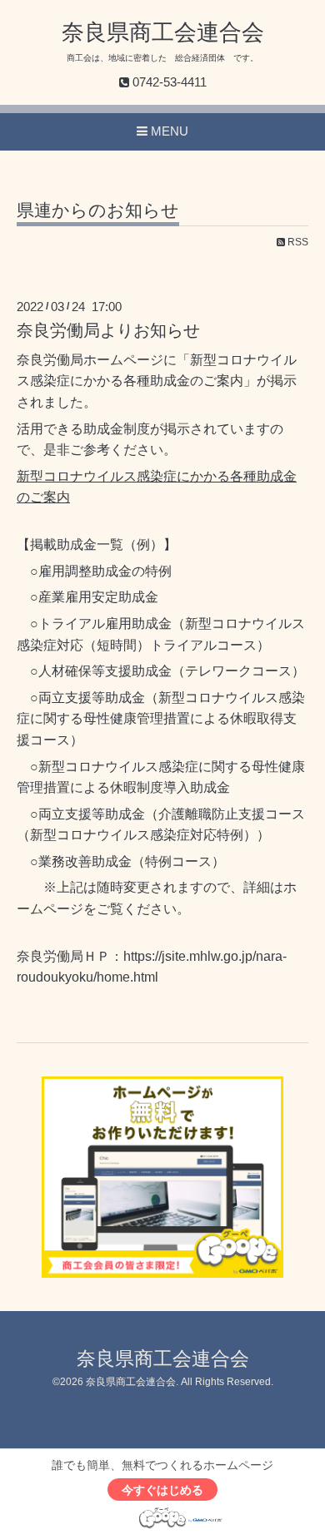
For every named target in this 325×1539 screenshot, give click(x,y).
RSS (296, 242)
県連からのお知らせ (98, 210)
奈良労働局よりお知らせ (108, 330)
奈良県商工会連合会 (163, 32)
